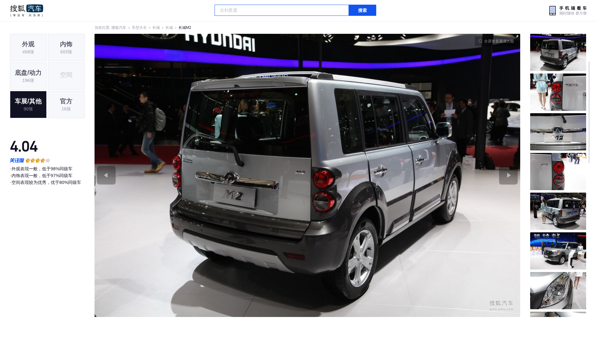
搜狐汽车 (26, 10)
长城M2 (184, 27)
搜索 (362, 10)
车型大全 (139, 27)
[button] (201, 175)
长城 (156, 27)
